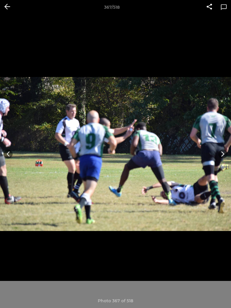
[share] (209, 7)
